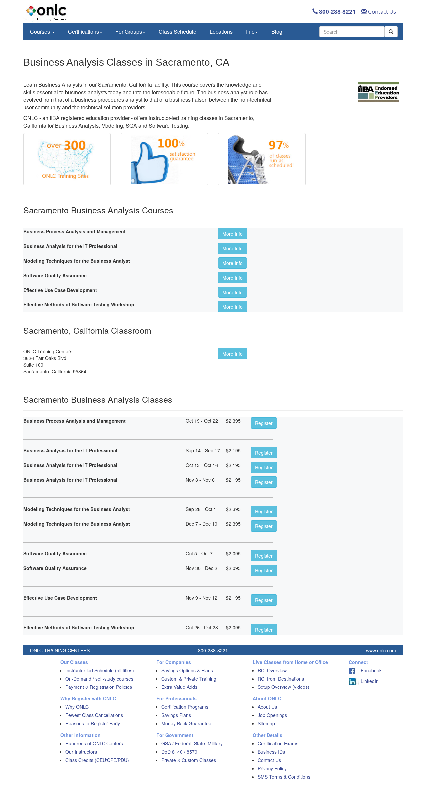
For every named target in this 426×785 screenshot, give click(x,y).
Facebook (368, 670)
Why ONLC (77, 706)
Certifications (83, 31)
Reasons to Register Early (92, 723)
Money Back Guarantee (186, 723)
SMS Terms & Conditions (284, 776)
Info (250, 31)
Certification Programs (184, 706)
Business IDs (271, 751)
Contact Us (381, 11)
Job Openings (272, 715)
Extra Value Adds (179, 687)
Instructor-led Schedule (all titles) (99, 670)
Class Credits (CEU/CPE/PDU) (97, 760)
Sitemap (266, 723)
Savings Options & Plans (187, 670)
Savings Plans (176, 715)
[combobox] (352, 31)
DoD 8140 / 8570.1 (181, 751)
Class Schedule (177, 31)
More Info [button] (232, 233)
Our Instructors (81, 751)
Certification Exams (278, 743)
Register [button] (264, 423)
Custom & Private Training (188, 678)
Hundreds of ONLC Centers (94, 743)
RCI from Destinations (281, 678)
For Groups (128, 31)
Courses (40, 31)
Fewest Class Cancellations (94, 715)
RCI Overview (272, 670)
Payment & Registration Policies (98, 687)
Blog (276, 31)
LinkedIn (369, 681)
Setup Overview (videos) (283, 687)
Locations (221, 31)
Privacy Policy (272, 768)
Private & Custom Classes (188, 760)
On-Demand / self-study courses (99, 678)
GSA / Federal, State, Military (192, 743)
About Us (267, 706)
